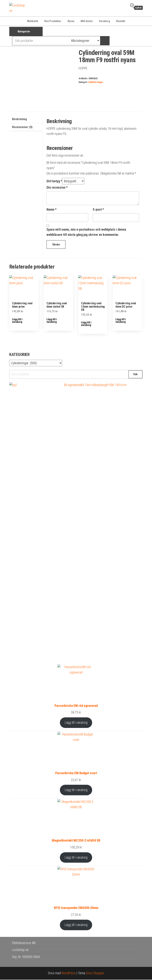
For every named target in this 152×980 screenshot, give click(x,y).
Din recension (57, 187)
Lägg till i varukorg (76, 722)
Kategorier (24, 31)
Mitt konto (87, 21)
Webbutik (32, 21)
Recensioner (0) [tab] (22, 127)
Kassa (71, 21)
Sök (135, 374)
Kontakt (120, 21)
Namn (52, 209)
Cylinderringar (95, 82)
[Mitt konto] (124, 7)
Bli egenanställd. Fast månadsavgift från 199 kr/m (95, 385)
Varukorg (104, 21)
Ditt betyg (54, 181)
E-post (98, 209)
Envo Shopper (95, 973)
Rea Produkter (52, 21)
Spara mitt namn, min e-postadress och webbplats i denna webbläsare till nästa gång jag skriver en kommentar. (86, 232)
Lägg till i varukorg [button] (17, 320)
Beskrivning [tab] (19, 119)
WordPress (69, 973)
